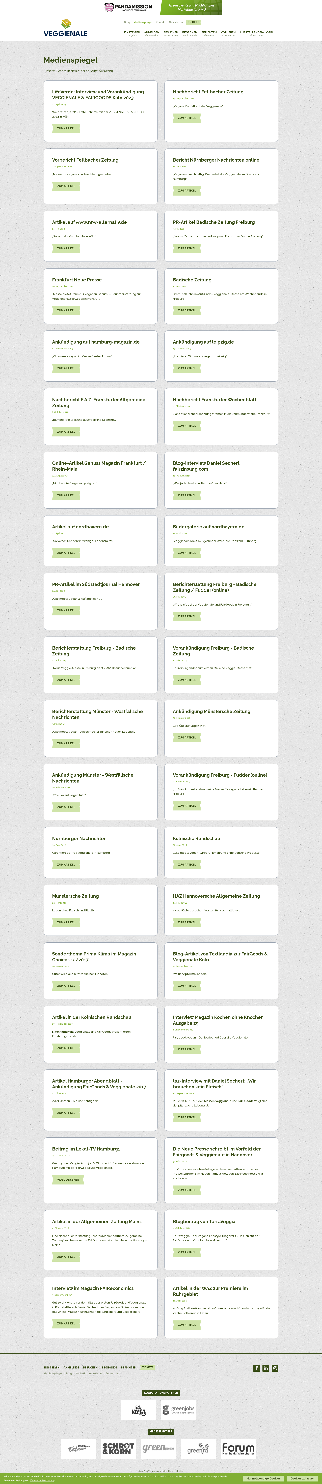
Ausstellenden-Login (256, 34)
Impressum (95, 1373)
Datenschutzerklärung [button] (42, 1480)
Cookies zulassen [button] (302, 1478)
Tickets (193, 22)
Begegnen (189, 34)
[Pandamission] (161, 14)
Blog (127, 22)
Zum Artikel (66, 128)
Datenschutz (114, 1373)
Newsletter (176, 22)
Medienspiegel (142, 22)
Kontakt (161, 22)
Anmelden (151, 34)
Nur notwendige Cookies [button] (264, 1478)
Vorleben (228, 34)
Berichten (209, 34)
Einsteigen (132, 34)
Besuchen (171, 34)
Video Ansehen (68, 1179)
